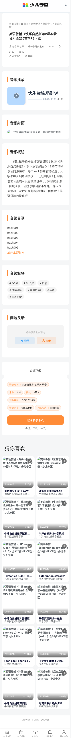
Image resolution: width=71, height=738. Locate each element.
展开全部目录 (16, 252)
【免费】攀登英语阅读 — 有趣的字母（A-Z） (51, 660)
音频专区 (35, 23)
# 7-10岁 (29, 283)
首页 (26, 23)
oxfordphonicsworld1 (52, 576)
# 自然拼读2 (35, 290)
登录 (26, 340)
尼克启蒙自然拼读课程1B (51, 703)
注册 (48, 340)
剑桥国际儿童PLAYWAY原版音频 (18, 491)
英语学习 (47, 23)
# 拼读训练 (15, 290)
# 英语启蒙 (15, 297)
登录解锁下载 (35, 420)
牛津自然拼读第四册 (15, 703)
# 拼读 (43, 283)
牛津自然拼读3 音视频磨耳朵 (18, 618)
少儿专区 (45, 719)
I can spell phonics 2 (17, 660)
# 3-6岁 (13, 283)
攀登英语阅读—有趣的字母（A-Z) (51, 618)
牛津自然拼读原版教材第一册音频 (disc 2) (17, 533)
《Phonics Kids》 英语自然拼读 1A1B (18, 576)
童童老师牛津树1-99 (50, 491)
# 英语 (51, 290)
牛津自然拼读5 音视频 (51, 533)
